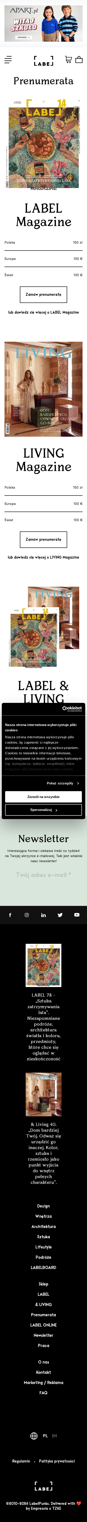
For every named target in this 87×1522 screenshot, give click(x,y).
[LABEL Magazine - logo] (43, 64)
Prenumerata (43, 1315)
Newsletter (43, 1335)
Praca (43, 1345)
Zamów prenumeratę (43, 294)
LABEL (43, 1294)
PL (45, 1436)
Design (43, 1206)
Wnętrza (43, 1216)
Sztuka (43, 1237)
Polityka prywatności (57, 1461)
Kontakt (43, 1372)
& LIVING (43, 1304)
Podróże (43, 1257)
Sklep (43, 1284)
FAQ (43, 1393)
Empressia (39, 1509)
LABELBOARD (43, 1267)
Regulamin (21, 1461)
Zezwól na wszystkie (43, 797)
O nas (43, 1362)
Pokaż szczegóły (60, 783)
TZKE (56, 1509)
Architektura (43, 1226)
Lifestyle (43, 1247)
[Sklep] (68, 59)
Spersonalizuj (41, 810)
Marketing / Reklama (43, 1382)
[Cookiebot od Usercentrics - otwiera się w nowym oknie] (62, 709)
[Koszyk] (79, 59)
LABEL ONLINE (43, 1325)
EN (54, 1436)
